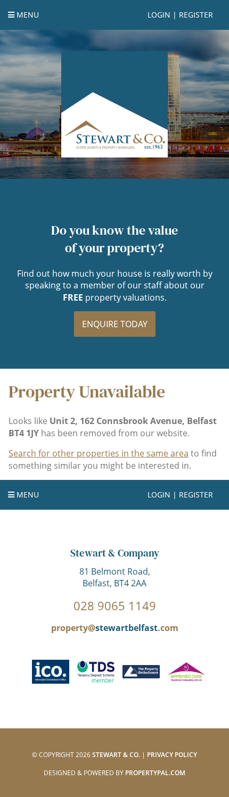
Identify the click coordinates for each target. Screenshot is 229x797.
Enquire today (115, 324)
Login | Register (180, 15)
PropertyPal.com (155, 772)
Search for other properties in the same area (99, 453)
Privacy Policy (172, 754)
